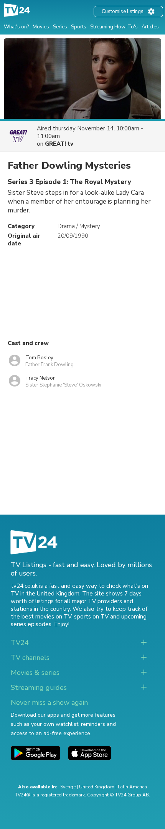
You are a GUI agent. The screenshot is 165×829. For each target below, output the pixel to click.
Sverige (68, 787)
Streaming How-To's (114, 26)
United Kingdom (96, 787)
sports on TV (91, 616)
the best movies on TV (41, 616)
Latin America (132, 787)
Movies (41, 26)
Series (60, 26)
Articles (150, 26)
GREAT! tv (59, 144)
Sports (78, 26)
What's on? (16, 26)
